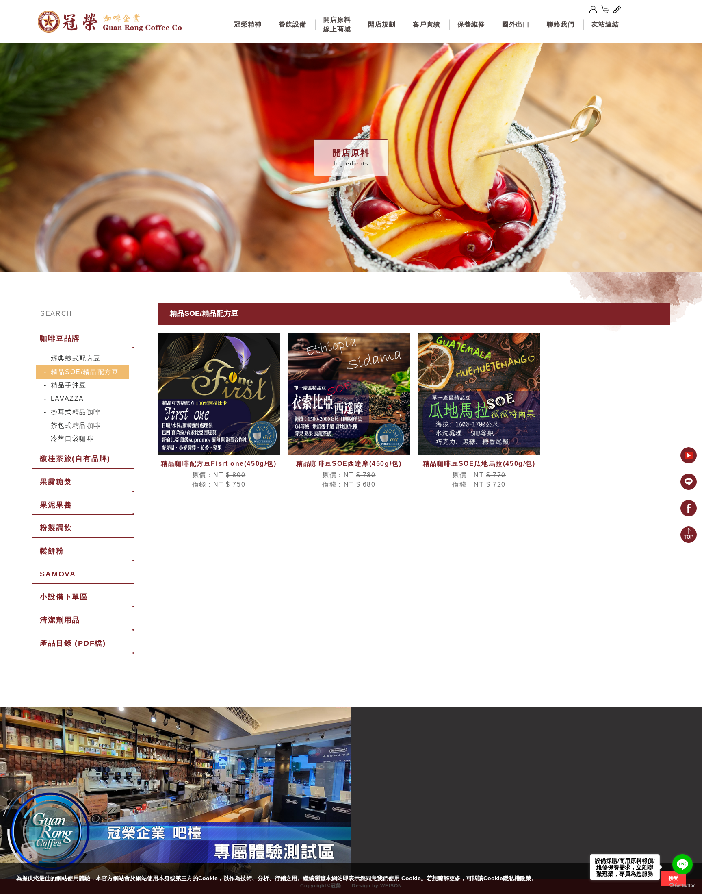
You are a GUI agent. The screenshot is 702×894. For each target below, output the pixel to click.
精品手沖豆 (69, 385)
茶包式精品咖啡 (76, 425)
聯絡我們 (560, 24)
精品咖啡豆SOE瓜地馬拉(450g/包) (479, 463)
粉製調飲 (56, 528)
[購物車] (605, 9)
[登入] (593, 9)
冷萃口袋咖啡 (72, 438)
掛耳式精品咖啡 (76, 412)
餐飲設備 (292, 24)
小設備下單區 (64, 597)
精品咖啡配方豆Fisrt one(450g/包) (218, 463)
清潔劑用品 (60, 620)
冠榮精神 (248, 24)
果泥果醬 (56, 505)
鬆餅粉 (52, 551)
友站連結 (605, 24)
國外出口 (516, 24)
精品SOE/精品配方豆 (85, 371)
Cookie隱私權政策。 (510, 878)
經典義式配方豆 (76, 358)
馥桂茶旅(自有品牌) (75, 459)
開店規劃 (382, 24)
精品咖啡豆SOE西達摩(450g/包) (348, 463)
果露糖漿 (56, 482)
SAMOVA (58, 574)
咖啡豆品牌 (60, 338)
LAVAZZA (67, 398)
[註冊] (617, 9)
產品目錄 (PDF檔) (73, 643)
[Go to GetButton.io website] (683, 885)
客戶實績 (426, 24)
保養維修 (471, 24)
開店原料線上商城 (337, 24)
